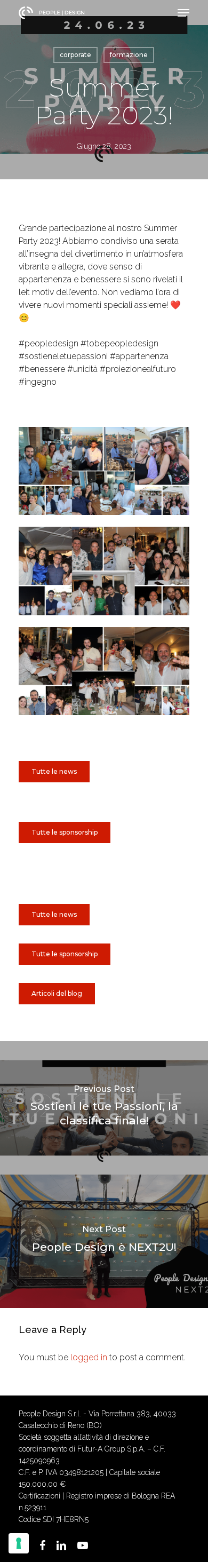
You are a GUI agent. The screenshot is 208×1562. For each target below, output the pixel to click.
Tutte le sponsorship (64, 954)
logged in (88, 1357)
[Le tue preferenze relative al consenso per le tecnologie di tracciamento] (19, 1543)
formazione (129, 55)
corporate (75, 55)
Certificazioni (39, 1496)
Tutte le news (54, 914)
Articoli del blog (56, 993)
